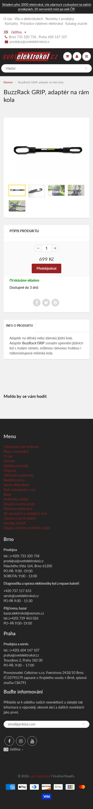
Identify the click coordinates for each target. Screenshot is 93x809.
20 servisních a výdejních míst (25, 513)
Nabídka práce (14, 480)
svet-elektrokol (40, 776)
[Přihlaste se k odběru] (83, 724)
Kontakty (11, 23)
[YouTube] (32, 741)
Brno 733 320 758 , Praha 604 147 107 (38, 37)
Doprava (10, 470)
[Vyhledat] (86, 68)
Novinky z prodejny (60, 19)
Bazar (8, 494)
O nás (8, 19)
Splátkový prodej (16, 466)
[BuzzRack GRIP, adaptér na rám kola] (46, 152)
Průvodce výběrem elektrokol (41, 23)
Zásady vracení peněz (19, 504)
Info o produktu (19, 325)
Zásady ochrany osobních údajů (27, 528)
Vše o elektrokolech (29, 19)
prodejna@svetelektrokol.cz (29, 42)
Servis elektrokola (16, 485)
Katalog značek (76, 23)
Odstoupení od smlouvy (21, 447)
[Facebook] (9, 741)
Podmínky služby (16, 499)
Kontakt (9, 461)
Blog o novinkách (16, 451)
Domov (8, 82)
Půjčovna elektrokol (18, 509)
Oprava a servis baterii (20, 518)
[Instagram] (21, 741)
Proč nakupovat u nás (20, 490)
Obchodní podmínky (19, 475)
